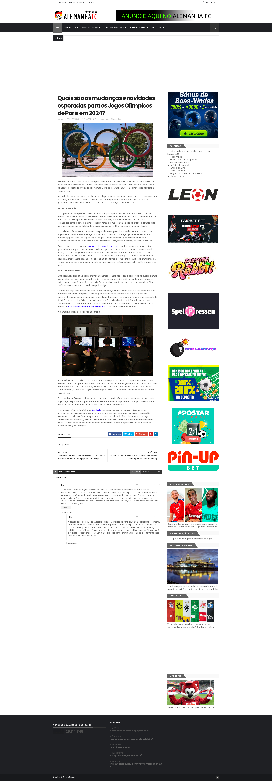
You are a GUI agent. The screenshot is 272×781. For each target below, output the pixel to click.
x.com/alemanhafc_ (121, 747)
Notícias (157, 27)
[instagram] (210, 2)
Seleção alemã (90, 27)
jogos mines (176, 156)
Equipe (72, 2)
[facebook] (203, 2)
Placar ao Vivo (177, 176)
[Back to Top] (217, 777)
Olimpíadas (116, 119)
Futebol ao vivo (177, 167)
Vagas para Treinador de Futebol (186, 173)
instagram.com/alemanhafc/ (126, 755)
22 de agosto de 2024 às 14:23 (148, 485)
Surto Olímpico (177, 170)
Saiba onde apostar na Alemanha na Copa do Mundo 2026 (191, 153)
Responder (66, 508)
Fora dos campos (102, 119)
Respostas (67, 512)
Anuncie (91, 2)
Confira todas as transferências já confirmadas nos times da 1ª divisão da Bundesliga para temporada (193, 525)
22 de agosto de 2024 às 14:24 (148, 517)
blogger (136, 472)
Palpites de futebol (179, 162)
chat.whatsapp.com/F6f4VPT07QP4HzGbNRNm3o (136, 765)
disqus (146, 472)
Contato (81, 2)
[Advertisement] (136, 64)
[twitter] (206, 2)
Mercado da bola (114, 27)
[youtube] (214, 2)
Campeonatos (138, 27)
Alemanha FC (61, 2)
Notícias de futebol (179, 165)
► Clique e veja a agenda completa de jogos (189, 538)
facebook (156, 472)
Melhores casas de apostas (183, 159)
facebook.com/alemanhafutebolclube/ (131, 739)
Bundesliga (70, 27)
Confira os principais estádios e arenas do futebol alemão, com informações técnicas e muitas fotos (192, 588)
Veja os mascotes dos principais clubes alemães (191, 707)
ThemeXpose (69, 777)
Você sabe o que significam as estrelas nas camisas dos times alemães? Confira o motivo (190, 625)
